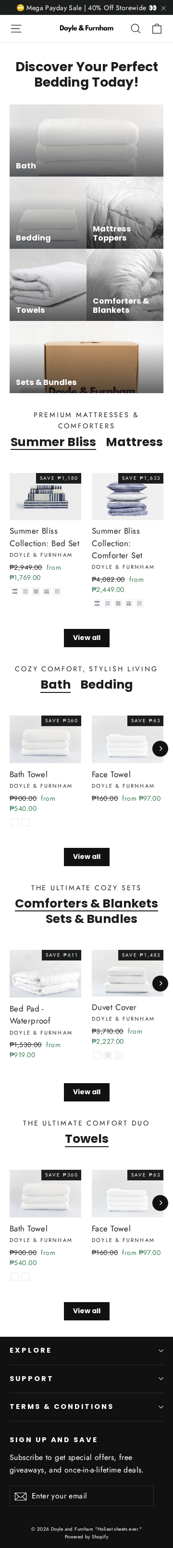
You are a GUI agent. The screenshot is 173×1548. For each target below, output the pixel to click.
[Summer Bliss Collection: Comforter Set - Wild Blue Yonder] (139, 603)
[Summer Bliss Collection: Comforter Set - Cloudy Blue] (107, 603)
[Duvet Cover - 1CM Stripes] (107, 1055)
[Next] (160, 748)
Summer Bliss (53, 442)
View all (86, 637)
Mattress (134, 442)
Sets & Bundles (91, 918)
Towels (87, 1138)
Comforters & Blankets (86, 903)
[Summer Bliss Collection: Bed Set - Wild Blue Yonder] (57, 591)
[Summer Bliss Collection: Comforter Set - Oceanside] (97, 603)
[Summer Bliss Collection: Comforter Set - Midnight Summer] (128, 603)
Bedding (106, 684)
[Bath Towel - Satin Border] (25, 822)
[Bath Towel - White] (15, 822)
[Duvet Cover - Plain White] (97, 1055)
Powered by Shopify (87, 1536)
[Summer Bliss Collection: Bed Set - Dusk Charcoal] (36, 591)
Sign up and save (54, 1440)
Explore (31, 1350)
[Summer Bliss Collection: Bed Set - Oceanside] (15, 591)
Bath (55, 684)
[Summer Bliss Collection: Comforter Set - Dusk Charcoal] (118, 603)
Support (32, 1378)
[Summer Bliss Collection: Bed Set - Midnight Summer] (46, 591)
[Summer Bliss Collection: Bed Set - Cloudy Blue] (25, 591)
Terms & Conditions (62, 1406)
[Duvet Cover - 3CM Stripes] (118, 1055)
